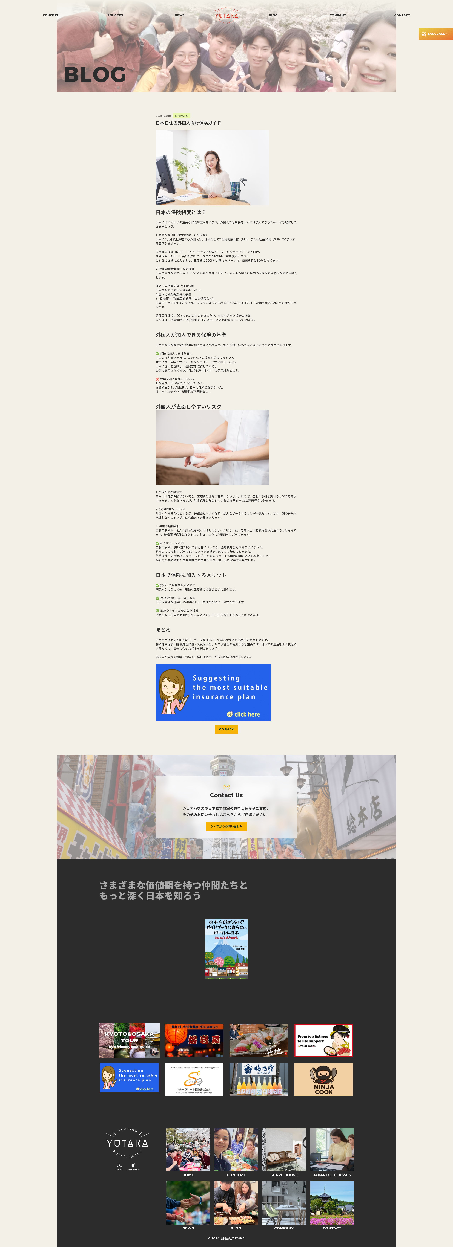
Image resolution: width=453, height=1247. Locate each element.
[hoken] (129, 1079)
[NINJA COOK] (323, 1079)
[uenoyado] (259, 1079)
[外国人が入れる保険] (213, 692)
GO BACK (226, 729)
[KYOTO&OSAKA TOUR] (129, 1040)
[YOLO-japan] (226, 1001)
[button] (436, 34)
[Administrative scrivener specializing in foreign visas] (194, 1079)
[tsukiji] (259, 1040)
